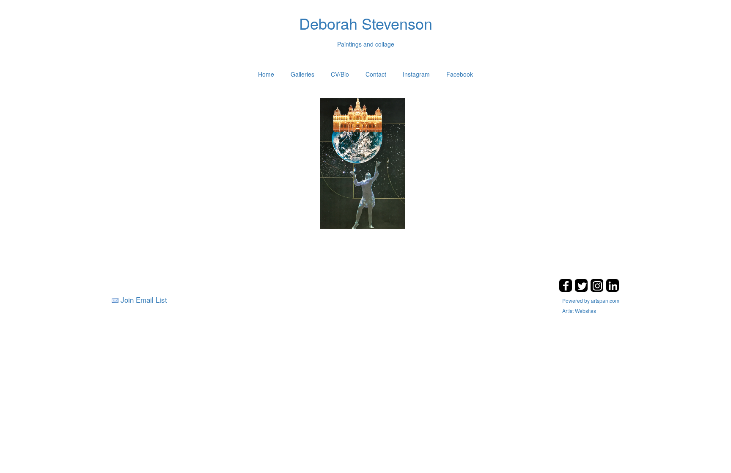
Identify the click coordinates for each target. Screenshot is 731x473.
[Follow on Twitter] (582, 289)
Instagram (416, 74)
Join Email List (144, 299)
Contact (376, 74)
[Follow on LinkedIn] (612, 289)
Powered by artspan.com (590, 300)
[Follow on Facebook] (566, 289)
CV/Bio (340, 74)
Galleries (302, 74)
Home (266, 74)
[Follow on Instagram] (598, 289)
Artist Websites (579, 310)
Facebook (459, 74)
